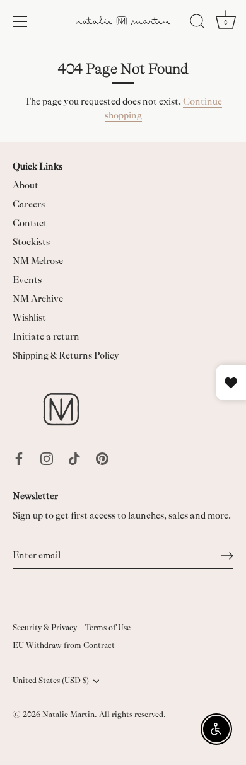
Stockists (31, 242)
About (25, 185)
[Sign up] (227, 555)
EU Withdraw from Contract (64, 645)
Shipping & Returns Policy (66, 355)
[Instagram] (46, 458)
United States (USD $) (51, 680)
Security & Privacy (45, 627)
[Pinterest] (102, 458)
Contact (30, 223)
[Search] (197, 23)
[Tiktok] (74, 458)
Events (27, 280)
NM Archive (38, 299)
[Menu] (20, 21)
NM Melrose (38, 261)
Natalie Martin (68, 714)
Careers (29, 204)
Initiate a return (46, 336)
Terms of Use (108, 627)
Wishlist (29, 318)
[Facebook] (19, 458)
